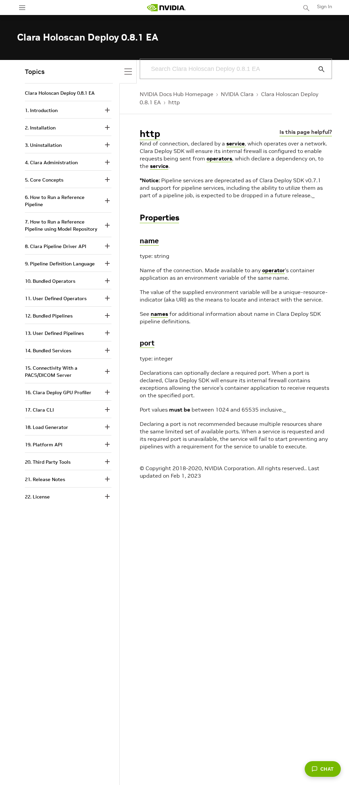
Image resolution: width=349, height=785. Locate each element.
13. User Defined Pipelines (54, 333)
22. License (37, 497)
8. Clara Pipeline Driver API (55, 246)
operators (219, 158)
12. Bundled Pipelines (49, 316)
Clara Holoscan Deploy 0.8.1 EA (60, 93)
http (174, 102)
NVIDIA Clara (237, 94)
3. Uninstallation (43, 145)
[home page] (166, 7)
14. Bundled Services (48, 351)
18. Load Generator (46, 427)
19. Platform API (43, 445)
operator (273, 270)
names (159, 313)
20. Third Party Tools (48, 462)
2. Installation (40, 128)
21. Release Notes (45, 479)
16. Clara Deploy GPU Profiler (58, 392)
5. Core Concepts (44, 180)
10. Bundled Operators (50, 281)
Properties (159, 217)
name (149, 240)
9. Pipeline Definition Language (60, 264)
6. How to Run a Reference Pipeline (55, 200)
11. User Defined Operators (56, 298)
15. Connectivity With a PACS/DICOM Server (51, 371)
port (147, 343)
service (235, 143)
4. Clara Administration (51, 162)
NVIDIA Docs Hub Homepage (176, 94)
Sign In (324, 6)
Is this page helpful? (305, 131)
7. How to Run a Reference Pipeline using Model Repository (61, 225)
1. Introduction (41, 110)
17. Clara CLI (39, 410)
